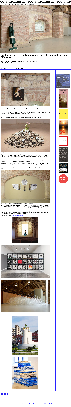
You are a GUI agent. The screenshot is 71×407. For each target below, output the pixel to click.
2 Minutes (5, 4)
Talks (9, 4)
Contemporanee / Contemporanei (6, 109)
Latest (2, 4)
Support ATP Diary (32, 4)
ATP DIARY (7, 1)
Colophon (22, 4)
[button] (70, 4)
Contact (26, 4)
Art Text (13, 4)
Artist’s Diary (17, 4)
